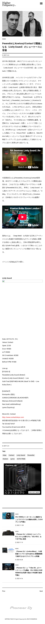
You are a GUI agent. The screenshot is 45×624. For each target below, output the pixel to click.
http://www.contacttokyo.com (13, 417)
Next (41, 591)
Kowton (5, 459)
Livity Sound (21, 455)
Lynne (12, 459)
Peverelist (31, 455)
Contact (11, 455)
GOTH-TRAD (21, 459)
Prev (3, 591)
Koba (4, 455)
